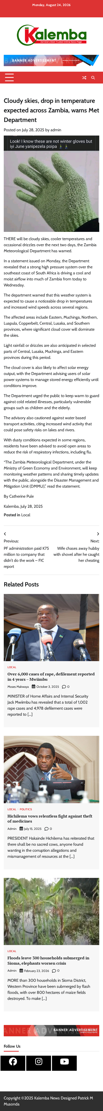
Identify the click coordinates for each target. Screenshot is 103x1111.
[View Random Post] (84, 77)
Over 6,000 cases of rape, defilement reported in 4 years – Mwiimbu (51, 676)
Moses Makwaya (18, 687)
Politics (26, 809)
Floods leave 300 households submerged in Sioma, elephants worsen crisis (48, 960)
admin (55, 129)
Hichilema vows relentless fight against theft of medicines (50, 818)
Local (25, 514)
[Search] (93, 77)
